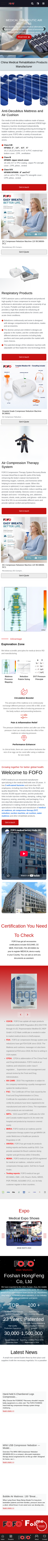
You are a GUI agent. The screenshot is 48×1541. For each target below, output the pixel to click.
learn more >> (8, 1411)
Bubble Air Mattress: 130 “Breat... (20, 1496)
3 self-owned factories (14, 785)
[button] (3, 29)
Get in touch (24, 187)
